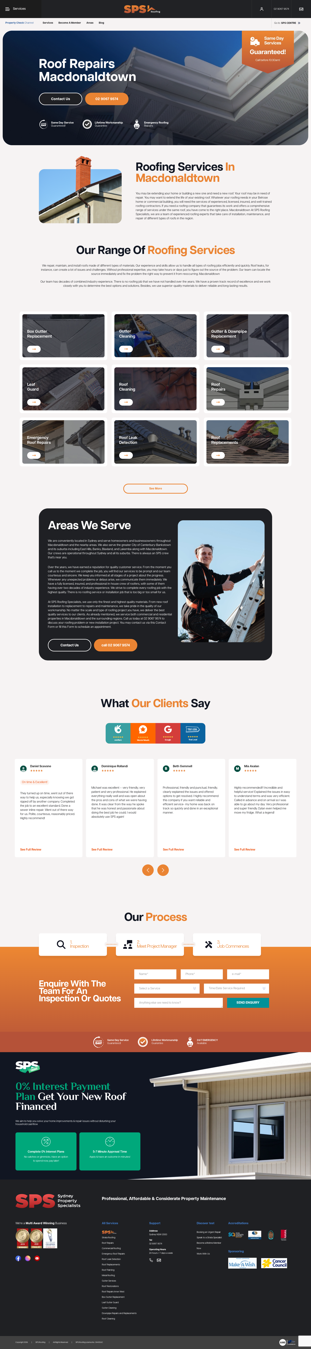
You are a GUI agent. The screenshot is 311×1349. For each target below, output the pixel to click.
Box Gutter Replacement (113, 1297)
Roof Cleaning (108, 1319)
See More (155, 488)
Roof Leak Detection (111, 1259)
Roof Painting (108, 1270)
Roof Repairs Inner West (113, 1292)
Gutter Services (109, 1281)
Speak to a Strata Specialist (209, 1237)
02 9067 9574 (106, 99)
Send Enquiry (248, 1002)
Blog (101, 23)
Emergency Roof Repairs (113, 1254)
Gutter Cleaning (109, 1308)
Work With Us (203, 1254)
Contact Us (60, 99)
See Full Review (30, 849)
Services (48, 23)
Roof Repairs (108, 1243)
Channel (19, 23)
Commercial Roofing (111, 1248)
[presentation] (148, 870)
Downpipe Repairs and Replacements (119, 1313)
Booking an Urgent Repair (209, 1232)
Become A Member (69, 23)
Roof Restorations (110, 1286)
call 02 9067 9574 (116, 645)
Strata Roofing (108, 1237)
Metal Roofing (108, 1275)
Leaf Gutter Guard (110, 1302)
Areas (89, 23)
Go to (285, 23)
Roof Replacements (111, 1265)
